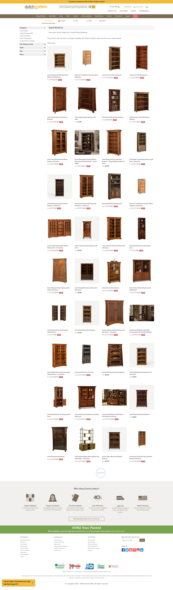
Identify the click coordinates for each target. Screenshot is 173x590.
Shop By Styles (91, 540)
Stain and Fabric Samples (94, 548)
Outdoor (75, 16)
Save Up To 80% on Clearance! (86, 1)
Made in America (24, 548)
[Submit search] (93, 6)
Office (68, 16)
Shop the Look (91, 542)
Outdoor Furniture (26, 33)
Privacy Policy (23, 552)
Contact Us (23, 542)
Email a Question (78, 571)
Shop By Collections (92, 544)
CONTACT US (111, 11)
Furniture (24, 31)
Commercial (118, 16)
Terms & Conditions (25, 550)
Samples (128, 16)
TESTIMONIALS (144, 11)
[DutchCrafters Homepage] (36, 7)
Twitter (127, 550)
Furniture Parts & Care (27, 41)
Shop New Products (92, 546)
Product (49, 21)
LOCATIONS (123, 11)
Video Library (57, 544)
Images (63, 21)
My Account (139, 7)
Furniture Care (57, 550)
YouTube (130, 550)
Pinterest (134, 550)
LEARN (133, 11)
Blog (90, 21)
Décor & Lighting (86, 16)
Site (76, 21)
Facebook (123, 550)
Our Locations (23, 544)
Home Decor (25, 36)
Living (61, 16)
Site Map (90, 550)
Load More (100, 473)
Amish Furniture (26, 38)
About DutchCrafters (25, 540)
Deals (135, 16)
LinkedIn (141, 550)
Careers (22, 556)
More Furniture (99, 16)
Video (103, 21)
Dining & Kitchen (41, 16)
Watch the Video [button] (85, 519)
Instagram (138, 550)
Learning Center (58, 540)
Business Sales (23, 546)
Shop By (109, 16)
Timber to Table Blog (59, 542)
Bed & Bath (52, 16)
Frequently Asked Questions (60, 546)
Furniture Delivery (24, 554)
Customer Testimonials (59, 548)
